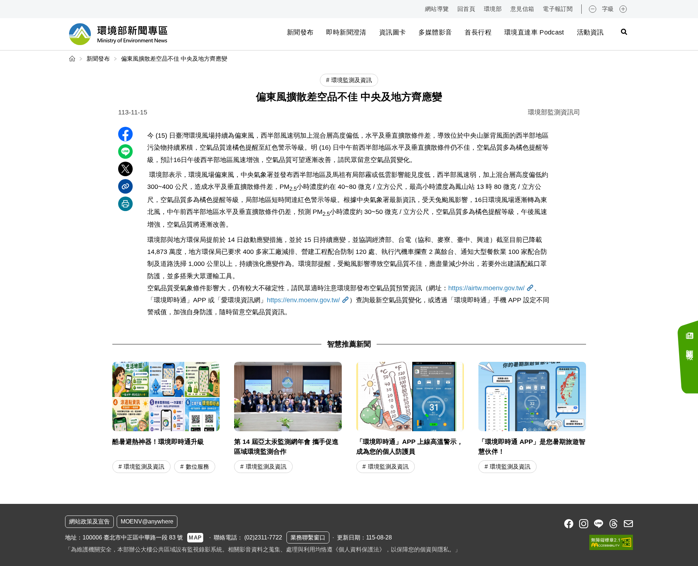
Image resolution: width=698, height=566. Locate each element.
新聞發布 (300, 32)
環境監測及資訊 (144, 467)
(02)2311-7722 (263, 537)
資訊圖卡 (392, 32)
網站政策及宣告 (89, 521)
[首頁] (73, 59)
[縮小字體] (593, 9)
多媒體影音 (435, 32)
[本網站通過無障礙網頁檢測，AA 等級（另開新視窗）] (611, 542)
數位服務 (197, 467)
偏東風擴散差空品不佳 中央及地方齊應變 (174, 59)
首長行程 (478, 32)
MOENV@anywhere (147, 521)
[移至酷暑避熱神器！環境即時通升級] (166, 418)
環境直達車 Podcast (534, 32)
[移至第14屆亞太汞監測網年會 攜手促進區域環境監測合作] (288, 418)
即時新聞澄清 (346, 32)
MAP (195, 537)
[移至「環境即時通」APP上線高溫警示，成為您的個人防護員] (410, 418)
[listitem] (568, 523)
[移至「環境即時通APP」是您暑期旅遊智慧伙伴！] (532, 418)
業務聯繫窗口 (307, 537)
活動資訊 (590, 32)
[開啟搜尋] (624, 32)
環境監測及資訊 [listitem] (351, 80)
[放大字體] (623, 9)
